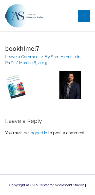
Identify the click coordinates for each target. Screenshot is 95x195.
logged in (38, 133)
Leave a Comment (22, 56)
